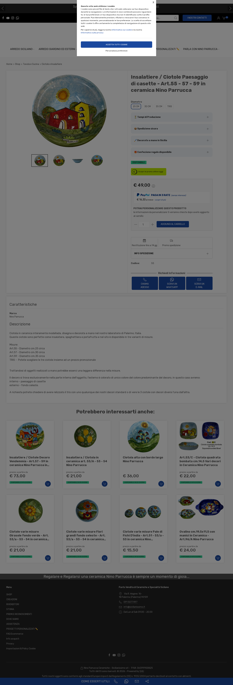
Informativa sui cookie (122, 30)
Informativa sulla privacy (92, 33)
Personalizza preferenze (116, 51)
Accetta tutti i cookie (116, 44)
